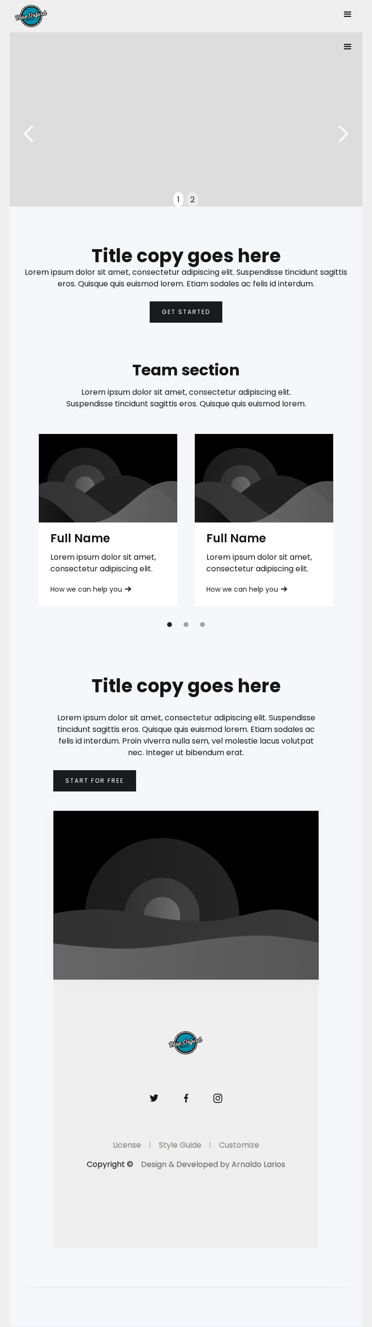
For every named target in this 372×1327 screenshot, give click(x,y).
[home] (46, 16)
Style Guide (180, 1144)
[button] (347, 14)
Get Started (186, 312)
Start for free (94, 780)
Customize (239, 1144)
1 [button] (178, 199)
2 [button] (192, 199)
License (127, 1144)
